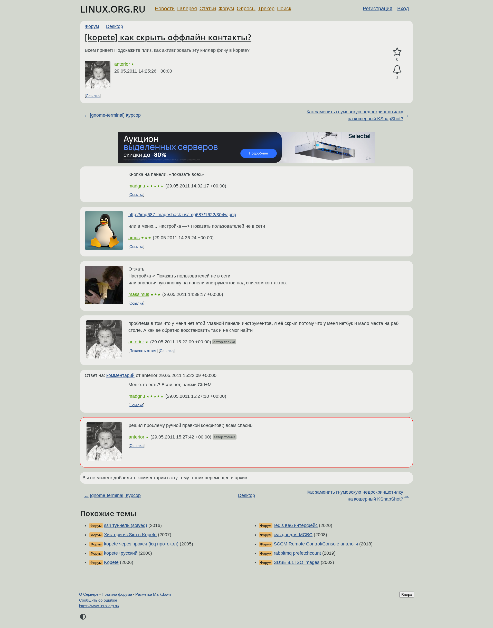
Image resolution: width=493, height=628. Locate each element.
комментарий (120, 375)
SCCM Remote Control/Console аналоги (316, 543)
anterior (122, 64)
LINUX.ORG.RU (113, 9)
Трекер (266, 8)
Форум (226, 8)
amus (134, 237)
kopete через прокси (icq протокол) (141, 543)
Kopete (111, 562)
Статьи (208, 8)
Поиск (284, 8)
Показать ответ (143, 350)
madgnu (136, 185)
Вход (403, 8)
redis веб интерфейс (296, 525)
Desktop (114, 26)
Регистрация (377, 8)
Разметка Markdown (153, 594)
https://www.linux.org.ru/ (99, 606)
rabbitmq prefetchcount (297, 553)
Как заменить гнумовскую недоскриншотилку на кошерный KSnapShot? (355, 115)
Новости (165, 8)
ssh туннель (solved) (125, 525)
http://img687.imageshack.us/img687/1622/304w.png (182, 214)
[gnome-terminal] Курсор (115, 115)
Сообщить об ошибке (98, 600)
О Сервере (88, 594)
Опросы (246, 8)
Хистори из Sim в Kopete (130, 534)
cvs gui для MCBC (293, 534)
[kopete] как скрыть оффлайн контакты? (168, 37)
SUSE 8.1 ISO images (296, 562)
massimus (138, 294)
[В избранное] (397, 52)
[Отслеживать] (397, 69)
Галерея (187, 8)
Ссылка (93, 95)
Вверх (406, 594)
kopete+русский (120, 553)
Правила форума (117, 594)
